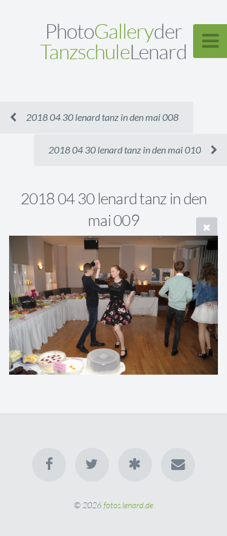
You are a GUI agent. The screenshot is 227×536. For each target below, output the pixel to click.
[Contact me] (178, 465)
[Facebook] (49, 465)
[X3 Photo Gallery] (135, 465)
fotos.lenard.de (128, 505)
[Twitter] (92, 465)
